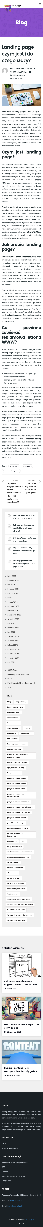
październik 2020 (14, 615)
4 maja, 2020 (29, 68)
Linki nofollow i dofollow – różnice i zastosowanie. (24, 516)
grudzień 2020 (13, 606)
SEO (9, 687)
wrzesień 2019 (13, 654)
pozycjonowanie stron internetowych (16, 795)
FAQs (4, 1144)
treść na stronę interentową (18, 899)
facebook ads (12, 717)
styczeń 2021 (13, 602)
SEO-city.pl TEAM (20, 72)
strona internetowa (15, 868)
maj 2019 (11, 662)
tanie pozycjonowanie (16, 889)
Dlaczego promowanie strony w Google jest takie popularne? (24, 564)
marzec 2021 (13, 593)
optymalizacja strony (15, 768)
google (27, 728)
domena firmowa (13, 712)
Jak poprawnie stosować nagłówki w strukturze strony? (23, 528)
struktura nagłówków (15, 883)
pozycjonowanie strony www (18, 812)
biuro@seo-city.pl (15, 1206)
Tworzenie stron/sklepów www (14, 1163)
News (10, 679)
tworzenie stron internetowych (20, 904)
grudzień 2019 (13, 641)
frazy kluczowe (13, 728)
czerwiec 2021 (13, 580)
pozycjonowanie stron (16, 789)
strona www (27, 466)
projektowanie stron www (17, 828)
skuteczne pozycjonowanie (18, 857)
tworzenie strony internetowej (19, 915)
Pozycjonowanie (13, 773)
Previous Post (14, 491)
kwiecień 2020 (13, 628)
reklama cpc (12, 841)
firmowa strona (13, 723)
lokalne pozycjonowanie (16, 744)
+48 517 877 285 (17, 1200)
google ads (11, 733)
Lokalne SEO (7, 1172)
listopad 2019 (13, 645)
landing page (14, 466)
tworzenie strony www (11, 471)
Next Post (29, 487)
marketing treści (14, 749)
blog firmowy (21, 702)
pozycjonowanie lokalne (16, 778)
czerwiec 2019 (13, 658)
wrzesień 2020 (13, 619)
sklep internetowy (14, 846)
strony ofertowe (13, 878)
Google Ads (6, 1181)
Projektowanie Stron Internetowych (21, 683)
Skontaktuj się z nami (10, 1148)
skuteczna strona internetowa (19, 852)
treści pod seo (13, 894)
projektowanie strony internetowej (15, 835)
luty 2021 (11, 598)
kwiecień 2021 (13, 589)
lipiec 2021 (12, 576)
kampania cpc (26, 733)
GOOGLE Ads (12, 670)
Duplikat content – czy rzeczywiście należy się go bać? (24, 551)
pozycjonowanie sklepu (16, 783)
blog (9, 702)
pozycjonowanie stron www (18, 802)
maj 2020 (11, 624)
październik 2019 (14, 649)
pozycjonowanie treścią (16, 818)
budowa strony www (15, 707)
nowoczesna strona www (17, 762)
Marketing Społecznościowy (18, 675)
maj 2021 (11, 585)
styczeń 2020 (13, 636)
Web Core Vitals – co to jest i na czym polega (24, 539)
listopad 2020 (13, 611)
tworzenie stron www (16, 910)
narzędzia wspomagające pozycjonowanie (17, 756)
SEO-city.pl (29, 1220)
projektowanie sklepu (15, 823)
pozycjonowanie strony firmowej (20, 807)
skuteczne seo (13, 862)
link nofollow (12, 739)
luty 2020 (11, 632)
